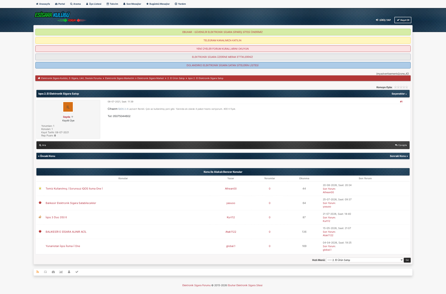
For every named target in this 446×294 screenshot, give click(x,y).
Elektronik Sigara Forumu (196, 285)
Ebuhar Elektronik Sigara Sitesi (245, 285)
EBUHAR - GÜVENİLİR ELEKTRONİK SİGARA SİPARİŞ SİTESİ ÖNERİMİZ (222, 31)
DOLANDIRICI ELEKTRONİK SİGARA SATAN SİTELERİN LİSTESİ (223, 65)
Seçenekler (398, 93)
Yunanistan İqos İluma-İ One (63, 246)
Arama (77, 3)
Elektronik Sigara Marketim (119, 78)
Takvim (113, 3)
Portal (61, 3)
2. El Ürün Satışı (176, 78)
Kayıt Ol (404, 20)
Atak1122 (230, 231)
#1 (401, 101)
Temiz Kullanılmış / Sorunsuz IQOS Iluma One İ (74, 188)
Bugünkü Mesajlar (159, 3)
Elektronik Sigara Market (150, 78)
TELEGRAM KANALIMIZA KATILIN (222, 40)
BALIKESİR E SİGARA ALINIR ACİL (66, 231)
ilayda (66, 116)
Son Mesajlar (133, 3)
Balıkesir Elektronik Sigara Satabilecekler (71, 203)
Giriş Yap (385, 20)
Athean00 (231, 188)
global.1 (230, 246)
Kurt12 (231, 217)
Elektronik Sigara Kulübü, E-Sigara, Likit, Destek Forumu (71, 78)
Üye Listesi (95, 3)
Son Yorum (329, 188)
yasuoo (230, 203)
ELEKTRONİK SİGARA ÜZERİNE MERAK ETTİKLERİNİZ (222, 56)
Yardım (182, 3)
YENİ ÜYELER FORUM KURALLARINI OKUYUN (222, 48)
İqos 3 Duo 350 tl (56, 217)
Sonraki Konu (398, 155)
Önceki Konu (47, 155)
